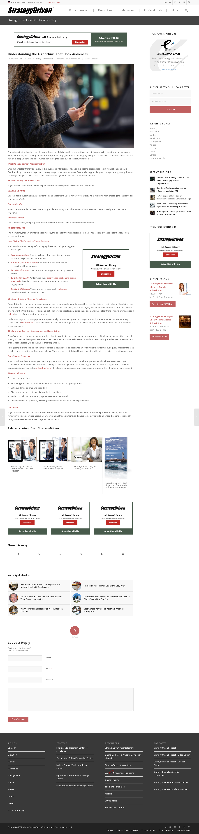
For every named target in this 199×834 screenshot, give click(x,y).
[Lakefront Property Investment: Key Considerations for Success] (196, 417)
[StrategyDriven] (31, 10)
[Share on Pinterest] (81, 554)
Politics (153, 148)
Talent (152, 151)
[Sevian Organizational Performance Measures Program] (23, 449)
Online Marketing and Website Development (45, 59)
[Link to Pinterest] (189, 2)
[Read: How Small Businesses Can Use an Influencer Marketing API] (152, 190)
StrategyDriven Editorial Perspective (170, 789)
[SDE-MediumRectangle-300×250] (106, 287)
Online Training (112, 779)
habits (11, 314)
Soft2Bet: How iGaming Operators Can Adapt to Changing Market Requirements (173, 180)
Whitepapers (111, 800)
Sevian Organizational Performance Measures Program (22, 468)
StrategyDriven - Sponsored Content (82, 59)
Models (108, 793)
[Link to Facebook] (179, 2)
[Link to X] (175, 2)
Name (49, 657)
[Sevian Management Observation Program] (55, 449)
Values (153, 144)
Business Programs (125, 772)
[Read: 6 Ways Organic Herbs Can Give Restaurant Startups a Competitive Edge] (152, 197)
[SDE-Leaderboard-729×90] (70, 45)
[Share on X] (39, 554)
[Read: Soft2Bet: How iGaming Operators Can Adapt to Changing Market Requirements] (152, 179)
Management (156, 141)
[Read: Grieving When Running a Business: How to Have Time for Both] (152, 213)
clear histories (28, 322)
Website (49, 679)
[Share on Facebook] (18, 554)
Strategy (153, 128)
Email (49, 668)
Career (153, 154)
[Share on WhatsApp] (60, 554)
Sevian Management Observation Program (52, 467)
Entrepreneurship (158, 158)
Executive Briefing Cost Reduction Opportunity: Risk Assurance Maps (116, 485)
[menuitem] (110, 830)
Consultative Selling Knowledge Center (74, 758)
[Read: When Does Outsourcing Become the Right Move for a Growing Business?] (152, 205)
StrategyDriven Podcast (165, 747)
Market (153, 134)
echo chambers (43, 368)
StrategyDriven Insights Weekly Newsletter (85, 467)
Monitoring (155, 138)
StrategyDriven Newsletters (118, 765)
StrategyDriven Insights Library (119, 747)
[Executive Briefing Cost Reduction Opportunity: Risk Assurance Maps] (118, 458)
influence (62, 288)
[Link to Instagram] (184, 2)
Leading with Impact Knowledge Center (74, 785)
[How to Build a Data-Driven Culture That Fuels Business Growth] (2, 417)
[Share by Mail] (123, 554)
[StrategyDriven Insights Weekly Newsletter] (86, 449)
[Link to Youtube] (170, 2)
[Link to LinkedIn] (165, 2)
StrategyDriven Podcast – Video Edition (172, 754)
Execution (154, 131)
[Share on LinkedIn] (102, 554)
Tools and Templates (115, 786)
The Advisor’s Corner (115, 807)
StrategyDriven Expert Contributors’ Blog (32, 20)
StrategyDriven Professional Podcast (171, 782)
